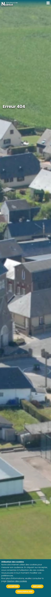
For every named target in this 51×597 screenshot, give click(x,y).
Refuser (37, 586)
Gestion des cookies (17, 581)
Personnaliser (24, 591)
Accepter (13, 586)
